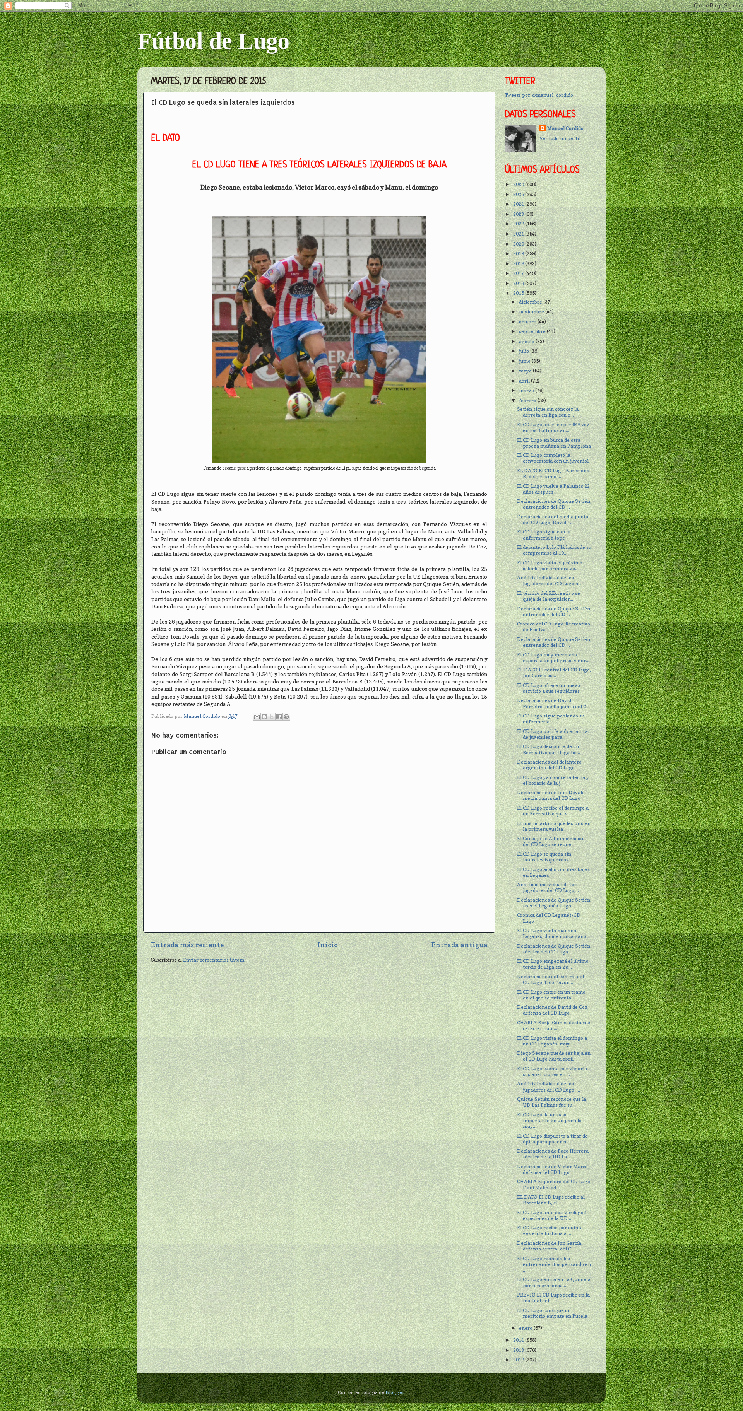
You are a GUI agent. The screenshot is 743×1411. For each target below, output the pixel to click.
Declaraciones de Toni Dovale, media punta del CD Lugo (551, 795)
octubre (528, 322)
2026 (519, 184)
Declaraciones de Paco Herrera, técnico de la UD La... (553, 1154)
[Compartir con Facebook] (279, 717)
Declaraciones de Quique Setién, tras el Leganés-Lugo (554, 903)
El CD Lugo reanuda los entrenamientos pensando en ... (554, 1264)
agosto (527, 341)
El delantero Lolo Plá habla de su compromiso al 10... (554, 550)
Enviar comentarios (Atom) (214, 960)
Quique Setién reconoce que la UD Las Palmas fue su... (551, 1102)
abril (525, 381)
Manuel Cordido (565, 128)
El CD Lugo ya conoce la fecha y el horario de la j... (553, 780)
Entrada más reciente (187, 945)
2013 (519, 1350)
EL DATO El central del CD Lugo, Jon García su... (554, 672)
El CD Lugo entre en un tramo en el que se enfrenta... (551, 995)
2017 (519, 273)
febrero (528, 400)
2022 (519, 224)
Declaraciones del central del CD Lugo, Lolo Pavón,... (550, 979)
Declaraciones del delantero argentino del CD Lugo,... (549, 764)
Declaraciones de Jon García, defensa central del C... (549, 1246)
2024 (519, 204)
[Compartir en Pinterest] (286, 717)
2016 (519, 283)
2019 (519, 253)
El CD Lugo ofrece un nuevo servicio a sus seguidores (548, 688)
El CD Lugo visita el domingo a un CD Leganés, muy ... (552, 1041)
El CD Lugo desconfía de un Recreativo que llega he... (548, 749)
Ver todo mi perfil (559, 138)
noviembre (532, 311)
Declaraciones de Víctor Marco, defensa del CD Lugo (553, 1169)
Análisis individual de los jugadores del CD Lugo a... (549, 580)
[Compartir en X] (272, 717)
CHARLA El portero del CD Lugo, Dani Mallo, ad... (554, 1184)
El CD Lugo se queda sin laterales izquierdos (544, 857)
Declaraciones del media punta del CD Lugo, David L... (552, 519)
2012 (519, 1360)
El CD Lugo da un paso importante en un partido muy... (549, 1120)
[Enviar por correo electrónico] (257, 717)
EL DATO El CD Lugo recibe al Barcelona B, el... (551, 1200)
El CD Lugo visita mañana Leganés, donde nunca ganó (551, 933)
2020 (519, 244)
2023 (519, 214)
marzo (527, 390)
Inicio (327, 945)
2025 (519, 194)
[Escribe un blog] (264, 717)
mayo (526, 371)
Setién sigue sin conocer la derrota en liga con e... (548, 412)
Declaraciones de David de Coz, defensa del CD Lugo (553, 1010)
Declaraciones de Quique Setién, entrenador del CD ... (554, 504)
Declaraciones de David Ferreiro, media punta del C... (553, 703)
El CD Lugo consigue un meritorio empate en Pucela (552, 1313)
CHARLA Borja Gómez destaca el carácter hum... (554, 1025)
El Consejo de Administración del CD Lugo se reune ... (551, 841)
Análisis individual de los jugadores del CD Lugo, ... (548, 1086)
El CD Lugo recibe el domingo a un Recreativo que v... (553, 811)
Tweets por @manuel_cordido (539, 95)
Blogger (394, 1392)
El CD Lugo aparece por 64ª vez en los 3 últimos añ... (553, 427)
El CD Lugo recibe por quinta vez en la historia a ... (550, 1230)
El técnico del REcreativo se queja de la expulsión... (548, 596)
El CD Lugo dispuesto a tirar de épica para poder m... (552, 1139)
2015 (519, 293)
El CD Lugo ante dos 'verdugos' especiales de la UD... (551, 1215)
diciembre (531, 302)
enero (526, 1328)
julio (524, 351)
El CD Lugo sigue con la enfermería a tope (543, 534)
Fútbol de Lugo (213, 41)
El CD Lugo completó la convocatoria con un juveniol (553, 458)
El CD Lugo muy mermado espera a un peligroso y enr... (553, 657)
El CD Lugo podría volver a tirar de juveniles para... (553, 734)
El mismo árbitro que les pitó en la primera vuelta (554, 826)
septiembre (533, 331)
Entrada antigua (459, 945)
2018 (519, 263)
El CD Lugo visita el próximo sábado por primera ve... (549, 565)
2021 (519, 234)
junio (525, 361)
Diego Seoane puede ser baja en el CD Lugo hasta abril (554, 1056)
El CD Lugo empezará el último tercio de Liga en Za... (553, 964)
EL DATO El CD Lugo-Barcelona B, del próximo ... (553, 473)
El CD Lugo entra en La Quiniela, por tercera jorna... (554, 1282)
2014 (519, 1340)
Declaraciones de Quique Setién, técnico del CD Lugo (554, 949)
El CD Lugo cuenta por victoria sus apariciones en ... (552, 1071)
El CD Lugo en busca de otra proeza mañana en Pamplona (554, 443)
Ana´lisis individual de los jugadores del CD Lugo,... (548, 887)
